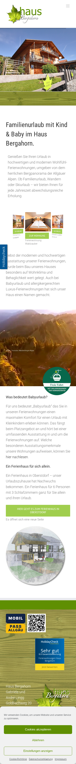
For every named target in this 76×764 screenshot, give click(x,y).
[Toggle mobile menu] (68, 6)
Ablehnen (38, 740)
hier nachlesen (17, 457)
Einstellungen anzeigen (38, 750)
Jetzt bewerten (49, 667)
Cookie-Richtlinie (18, 759)
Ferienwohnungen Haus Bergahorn (50, 659)
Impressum (61, 759)
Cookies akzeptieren (38, 729)
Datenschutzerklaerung (41, 759)
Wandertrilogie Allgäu (26, 350)
